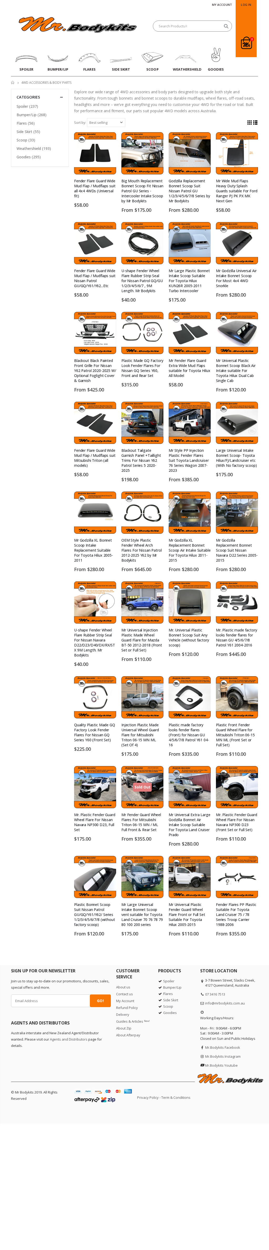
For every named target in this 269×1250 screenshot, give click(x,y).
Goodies (29, 156)
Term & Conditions (175, 1097)
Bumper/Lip (31, 114)
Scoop (26, 140)
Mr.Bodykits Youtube (221, 1065)
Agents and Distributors (68, 1039)
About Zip (123, 1028)
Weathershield (34, 148)
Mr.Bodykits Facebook (222, 1047)
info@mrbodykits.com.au (225, 1003)
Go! (100, 1000)
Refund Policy (127, 1007)
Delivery (122, 1014)
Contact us (124, 994)
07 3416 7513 (215, 994)
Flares (26, 123)
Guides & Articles (133, 1021)
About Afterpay (128, 1035)
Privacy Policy (148, 1097)
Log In (246, 5)
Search (226, 26)
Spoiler (27, 106)
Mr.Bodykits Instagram (223, 1056)
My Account (222, 5)
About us (123, 987)
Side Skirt (28, 131)
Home (13, 82)
